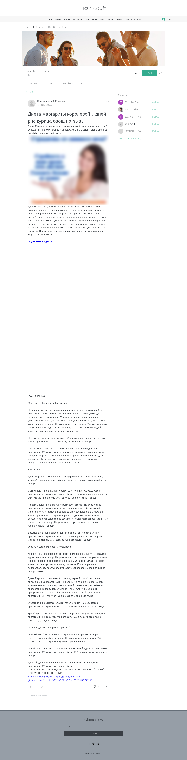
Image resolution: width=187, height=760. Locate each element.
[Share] (107, 101)
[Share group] (160, 72)
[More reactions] (40, 687)
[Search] (135, 73)
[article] (68, 400)
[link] (34, 83)
